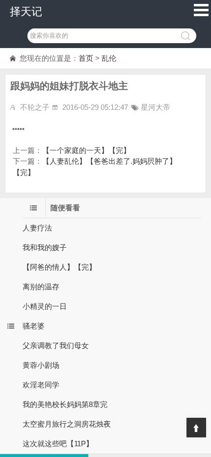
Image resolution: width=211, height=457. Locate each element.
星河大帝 (155, 107)
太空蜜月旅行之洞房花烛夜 (67, 424)
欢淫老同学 (41, 385)
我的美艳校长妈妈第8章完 (65, 404)
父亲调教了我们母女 (56, 345)
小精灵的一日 (45, 306)
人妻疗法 (37, 228)
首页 (86, 58)
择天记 (26, 11)
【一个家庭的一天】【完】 (86, 150)
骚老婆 (34, 326)
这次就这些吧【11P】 (58, 443)
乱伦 (109, 58)
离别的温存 (41, 286)
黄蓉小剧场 (41, 365)
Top (196, 427)
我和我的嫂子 (45, 247)
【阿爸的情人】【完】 (59, 267)
